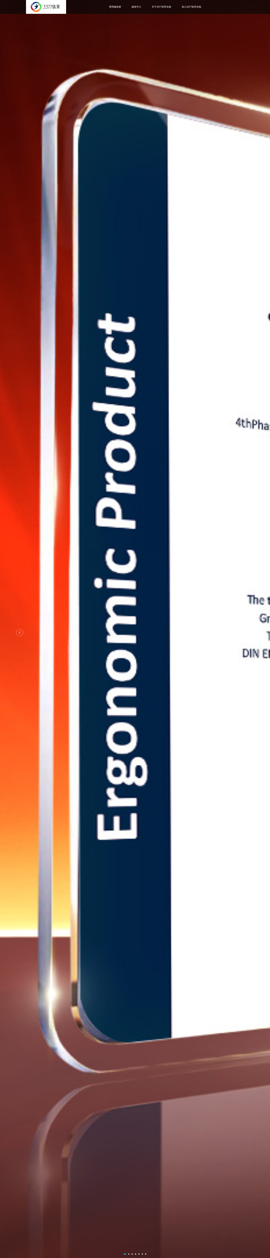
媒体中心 (136, 6)
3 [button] (132, 1254)
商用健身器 (115, 6)
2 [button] (128, 1254)
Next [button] (250, 632)
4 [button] (135, 1254)
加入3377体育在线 (191, 6)
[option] (135, 629)
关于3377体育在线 (161, 6)
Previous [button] (19, 632)
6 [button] (142, 1254)
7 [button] (145, 1254)
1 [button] (125, 1254)
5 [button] (139, 1254)
